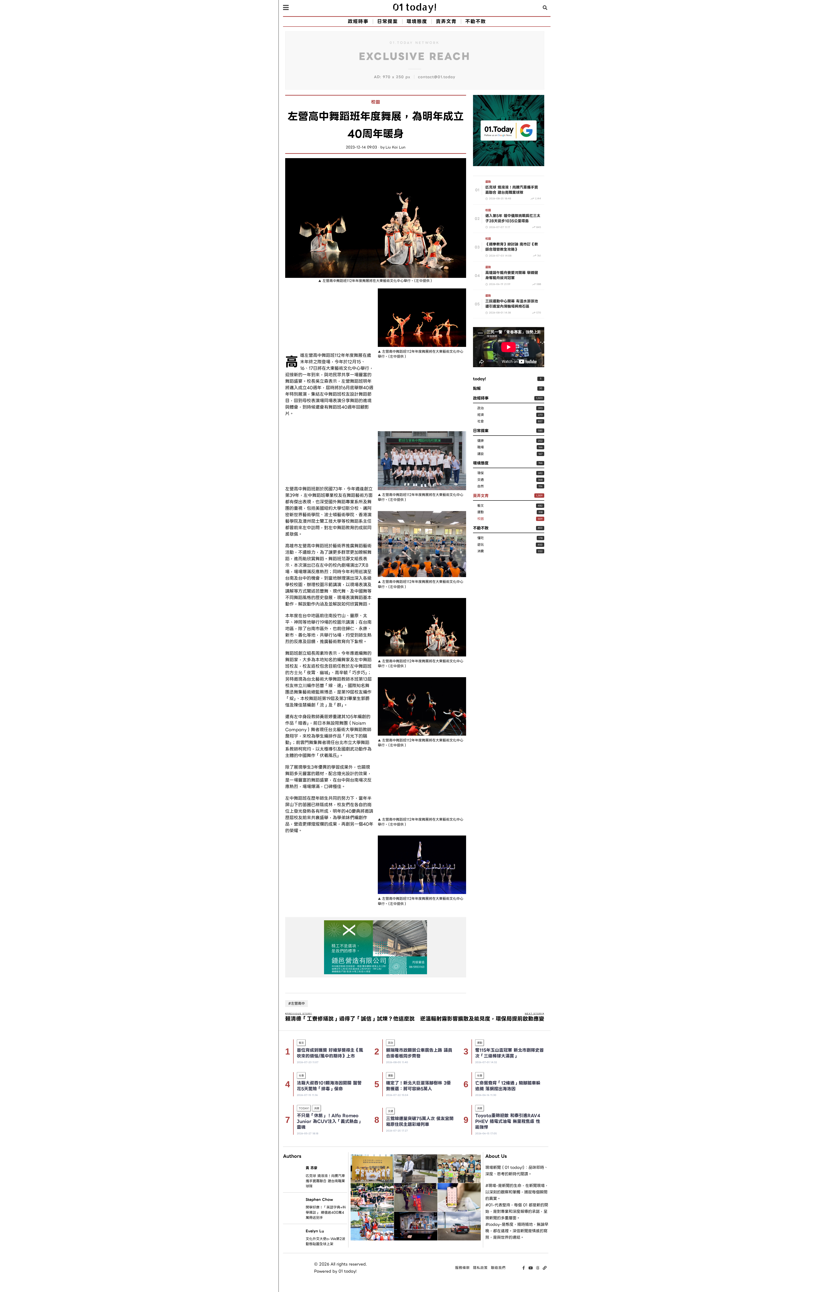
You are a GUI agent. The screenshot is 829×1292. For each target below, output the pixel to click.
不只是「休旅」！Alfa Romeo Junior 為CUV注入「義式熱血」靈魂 (329, 1121)
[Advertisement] (329, 318)
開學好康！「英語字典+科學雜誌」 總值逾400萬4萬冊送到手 (326, 1212)
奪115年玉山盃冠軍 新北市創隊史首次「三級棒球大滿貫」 (509, 1053)
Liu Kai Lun (395, 147)
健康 (480, 440)
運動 (488, 182)
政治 (480, 408)
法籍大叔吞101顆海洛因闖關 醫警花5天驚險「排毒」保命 (329, 1086)
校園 (375, 102)
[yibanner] (375, 947)
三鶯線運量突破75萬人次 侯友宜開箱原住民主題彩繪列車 (420, 1121)
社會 (480, 421)
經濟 (480, 414)
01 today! (347, 1271)
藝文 (480, 505)
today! (479, 379)
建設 (480, 454)
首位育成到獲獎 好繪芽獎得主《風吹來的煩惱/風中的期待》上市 (330, 1053)
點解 (477, 388)
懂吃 (480, 538)
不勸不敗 (481, 528)
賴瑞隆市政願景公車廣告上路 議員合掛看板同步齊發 (419, 1053)
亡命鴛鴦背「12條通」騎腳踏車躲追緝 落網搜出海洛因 (507, 1086)
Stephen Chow (319, 1199)
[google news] (508, 130)
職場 (480, 447)
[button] (545, 7)
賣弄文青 (481, 496)
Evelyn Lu (315, 1231)
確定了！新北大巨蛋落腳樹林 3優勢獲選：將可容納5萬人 (418, 1086)
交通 (480, 479)
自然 (480, 486)
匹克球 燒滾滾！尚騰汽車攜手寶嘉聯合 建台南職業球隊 (325, 1181)
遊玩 (480, 544)
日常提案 (481, 431)
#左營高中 (296, 1003)
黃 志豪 (311, 1168)
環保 (480, 473)
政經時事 (481, 398)
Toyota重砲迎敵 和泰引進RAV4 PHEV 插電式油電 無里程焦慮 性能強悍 (507, 1121)
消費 (480, 551)
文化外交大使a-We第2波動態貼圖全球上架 (325, 1241)
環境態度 (481, 463)
